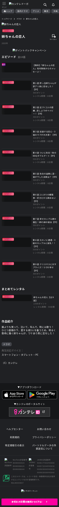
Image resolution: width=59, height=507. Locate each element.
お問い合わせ (44, 429)
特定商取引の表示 (14, 445)
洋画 (55, 11)
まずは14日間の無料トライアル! (29, 502)
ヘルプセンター (14, 429)
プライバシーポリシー (44, 437)
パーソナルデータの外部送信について (44, 447)
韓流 (46, 11)
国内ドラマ (22, 11)
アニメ (36, 11)
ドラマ (6, 344)
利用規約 (15, 437)
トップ (9, 11)
